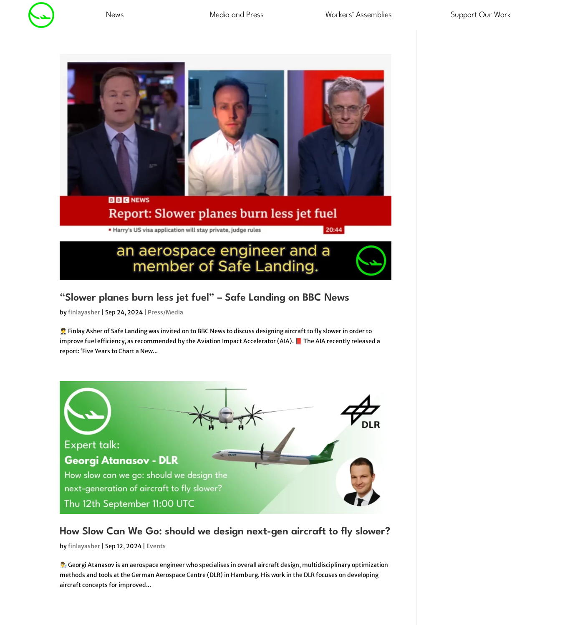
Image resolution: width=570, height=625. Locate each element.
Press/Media (165, 312)
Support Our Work (481, 15)
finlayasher (84, 312)
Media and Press (237, 15)
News (115, 15)
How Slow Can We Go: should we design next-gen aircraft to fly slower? (225, 532)
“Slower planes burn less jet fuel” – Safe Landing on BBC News (204, 298)
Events (156, 546)
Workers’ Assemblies (358, 15)
